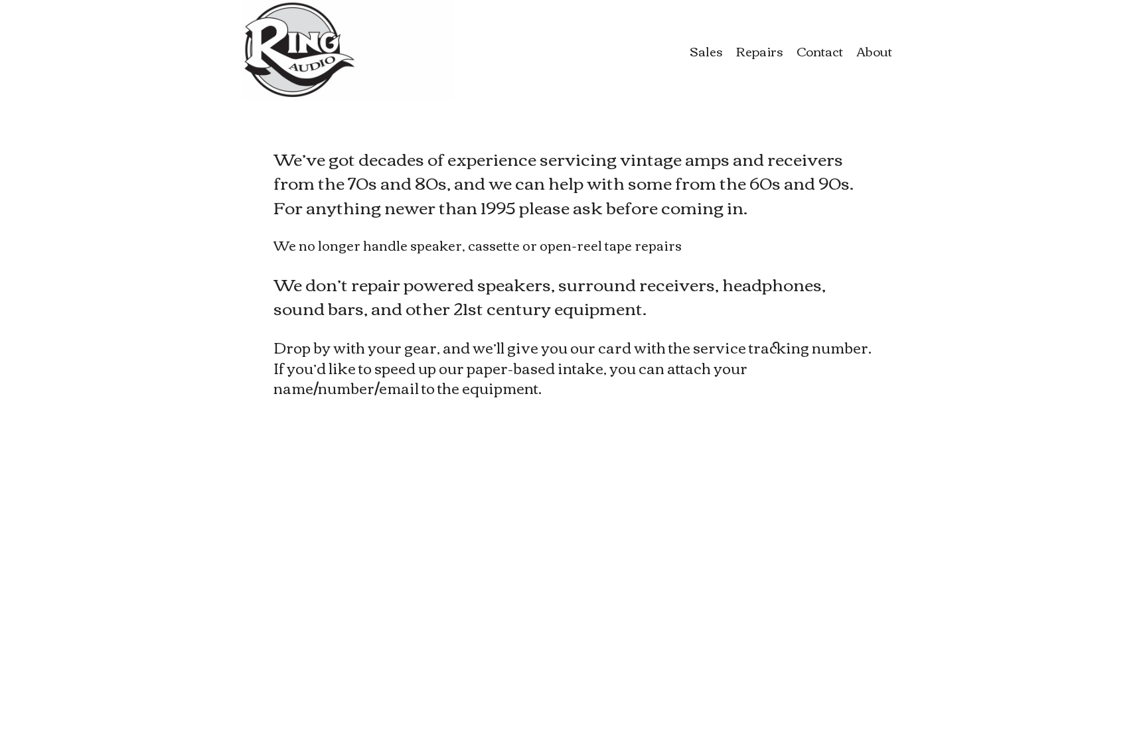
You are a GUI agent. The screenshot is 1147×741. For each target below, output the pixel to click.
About (874, 51)
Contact (820, 51)
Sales (706, 51)
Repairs (759, 51)
